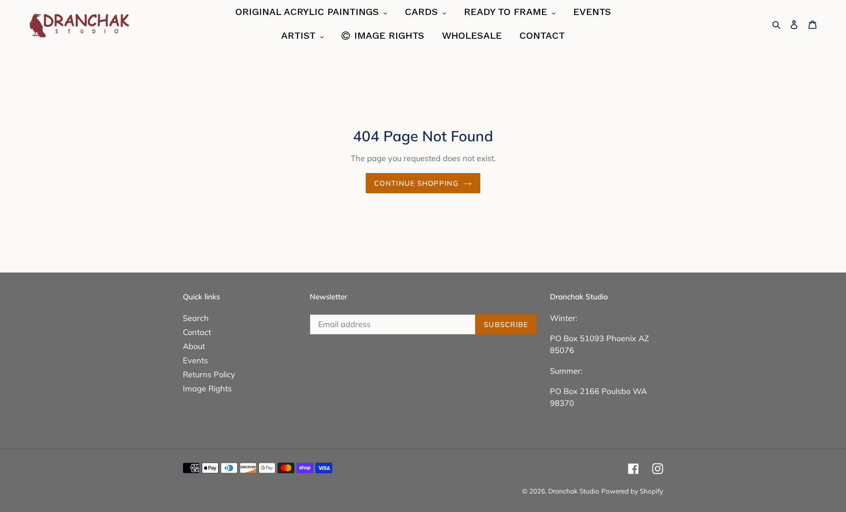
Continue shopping (416, 183)
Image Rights (207, 388)
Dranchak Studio (573, 491)
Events (195, 360)
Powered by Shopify (632, 491)
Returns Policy (209, 374)
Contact (197, 332)
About (194, 346)
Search (196, 318)
